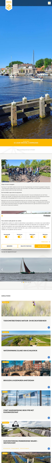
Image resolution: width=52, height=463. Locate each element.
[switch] (20, 237)
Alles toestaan (42, 246)
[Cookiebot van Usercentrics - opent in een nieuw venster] (44, 216)
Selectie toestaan (26, 246)
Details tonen (45, 241)
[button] (2, 269)
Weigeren (9, 246)
